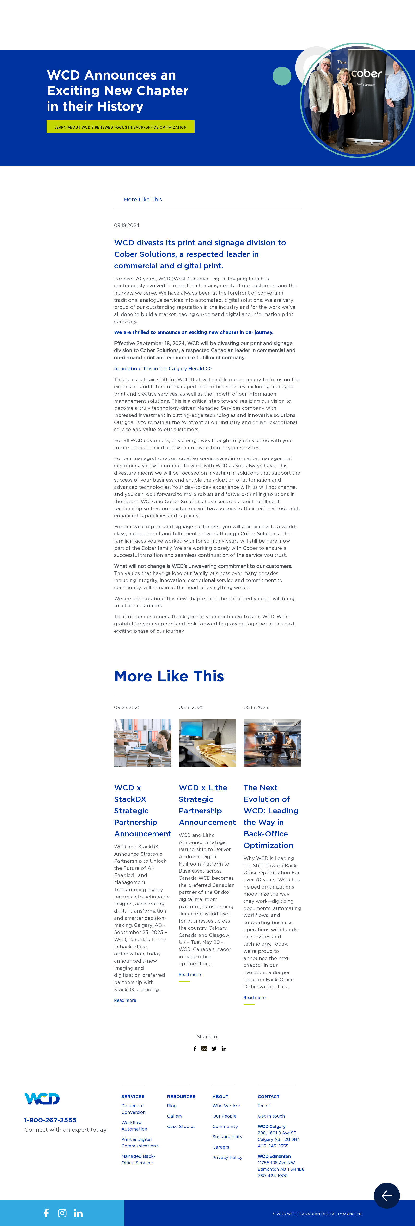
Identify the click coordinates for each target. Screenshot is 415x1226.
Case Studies (181, 1126)
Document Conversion (133, 1109)
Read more (125, 1000)
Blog (172, 1105)
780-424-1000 (273, 1175)
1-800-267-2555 (50, 1120)
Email (264, 1105)
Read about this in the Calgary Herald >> (163, 369)
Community (225, 1126)
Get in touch (271, 1116)
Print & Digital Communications (139, 1142)
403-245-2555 (273, 1145)
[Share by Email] (204, 1047)
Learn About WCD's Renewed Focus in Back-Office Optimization (120, 127)
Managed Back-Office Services (138, 1159)
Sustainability (227, 1136)
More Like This (143, 199)
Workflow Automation (134, 1126)
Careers (220, 1147)
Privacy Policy (227, 1157)
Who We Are (226, 1105)
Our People (224, 1116)
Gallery (175, 1116)
